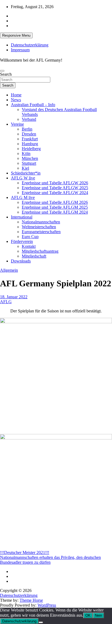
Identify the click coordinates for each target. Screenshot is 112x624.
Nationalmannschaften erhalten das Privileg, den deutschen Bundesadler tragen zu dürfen (50, 560)
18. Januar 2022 (13, 296)
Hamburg (30, 143)
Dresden (29, 134)
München (30, 158)
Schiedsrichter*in (26, 173)
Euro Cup (30, 236)
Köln (26, 153)
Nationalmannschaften (41, 222)
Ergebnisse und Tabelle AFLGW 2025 (55, 187)
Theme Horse (31, 600)
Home (16, 95)
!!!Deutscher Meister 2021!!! (24, 552)
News (16, 99)
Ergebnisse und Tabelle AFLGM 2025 (55, 207)
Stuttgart (29, 163)
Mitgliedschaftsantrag (40, 251)
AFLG (6, 301)
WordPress (47, 605)
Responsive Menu (16, 35)
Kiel (25, 168)
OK (88, 615)
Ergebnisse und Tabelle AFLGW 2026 (55, 182)
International (21, 217)
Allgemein (9, 270)
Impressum (20, 49)
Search (6, 74)
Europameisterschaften (41, 231)
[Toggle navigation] (2, 71)
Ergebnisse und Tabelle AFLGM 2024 (55, 212)
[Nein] (41, 622)
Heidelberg (31, 148)
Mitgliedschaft (34, 256)
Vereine (17, 124)
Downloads (21, 261)
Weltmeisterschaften (39, 226)
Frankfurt (30, 139)
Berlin (27, 129)
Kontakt (29, 246)
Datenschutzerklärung (29, 45)
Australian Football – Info (33, 104)
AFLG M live (23, 197)
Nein (98, 615)
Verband (29, 119)
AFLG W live (23, 178)
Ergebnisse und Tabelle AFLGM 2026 (55, 202)
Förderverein (22, 241)
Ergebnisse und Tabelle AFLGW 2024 (55, 192)
